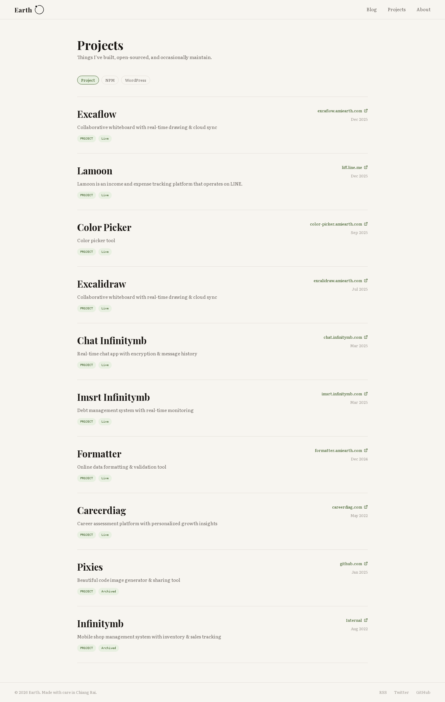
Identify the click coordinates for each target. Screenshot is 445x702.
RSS (383, 692)
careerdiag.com (347, 507)
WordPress (135, 80)
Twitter (401, 692)
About (423, 9)
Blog (372, 9)
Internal (354, 620)
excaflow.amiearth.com (340, 111)
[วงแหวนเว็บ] (39, 10)
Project (88, 80)
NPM (110, 80)
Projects (397, 9)
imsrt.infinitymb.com (342, 394)
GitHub (423, 692)
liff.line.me (352, 167)
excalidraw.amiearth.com (338, 280)
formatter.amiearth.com (338, 450)
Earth (23, 9)
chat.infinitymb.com (343, 337)
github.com (351, 563)
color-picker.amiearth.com (336, 224)
